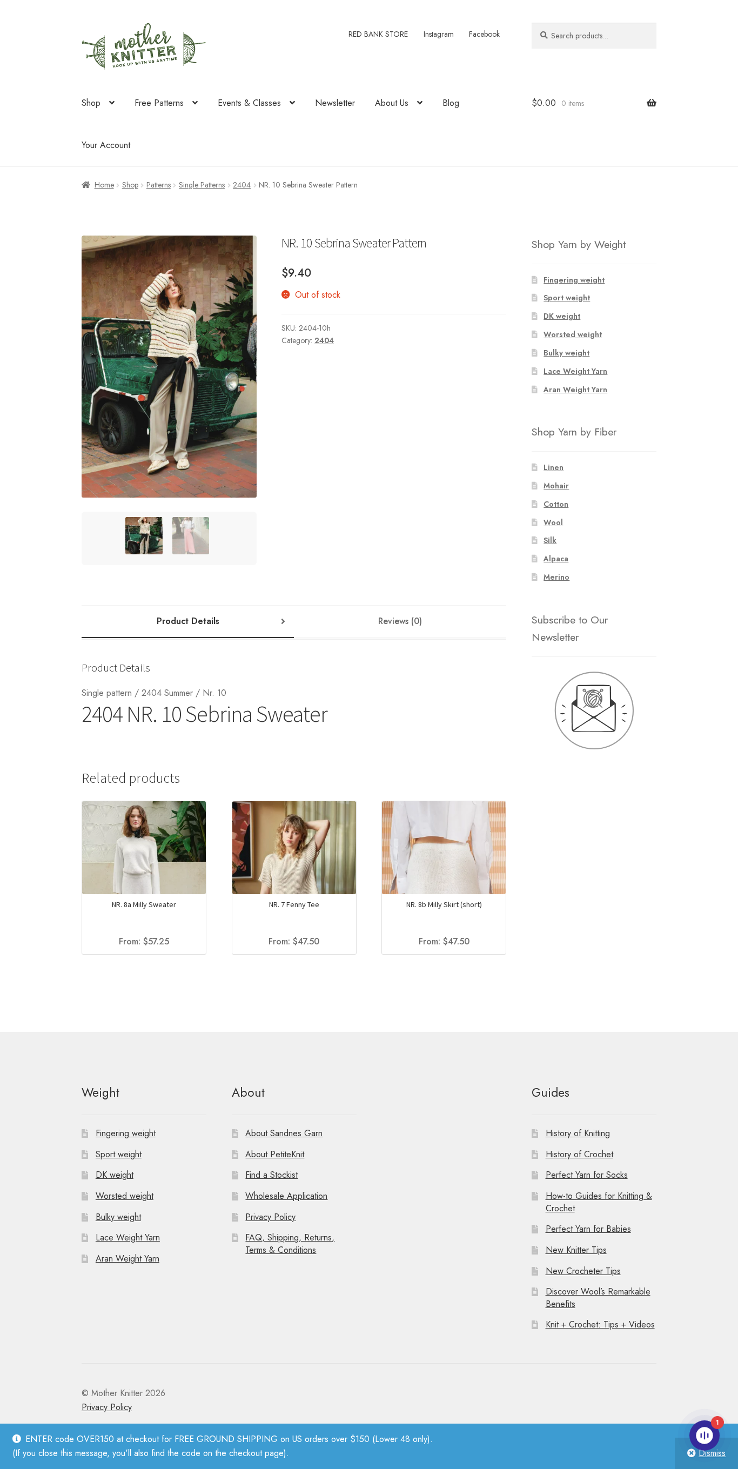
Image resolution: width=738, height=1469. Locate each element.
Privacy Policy (270, 1217)
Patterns (158, 184)
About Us (391, 103)
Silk (550, 540)
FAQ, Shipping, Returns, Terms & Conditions (289, 1243)
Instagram (439, 34)
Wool (553, 522)
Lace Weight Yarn (575, 371)
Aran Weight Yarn (575, 389)
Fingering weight (574, 279)
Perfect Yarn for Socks (587, 1175)
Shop (91, 103)
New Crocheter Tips (583, 1271)
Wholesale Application (286, 1196)
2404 (242, 184)
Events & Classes (249, 103)
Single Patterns (202, 184)
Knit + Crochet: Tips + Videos (600, 1324)
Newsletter (335, 103)
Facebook (484, 34)
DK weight (562, 316)
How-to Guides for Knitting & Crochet (599, 1202)
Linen (553, 467)
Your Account (106, 145)
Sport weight (567, 297)
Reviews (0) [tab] (400, 621)
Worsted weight (573, 334)
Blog (450, 103)
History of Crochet (579, 1154)
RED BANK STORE (378, 34)
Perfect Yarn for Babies (588, 1229)
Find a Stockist (271, 1175)
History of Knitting (578, 1133)
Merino (556, 577)
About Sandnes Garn (284, 1133)
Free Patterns (159, 103)
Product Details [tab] (188, 621)
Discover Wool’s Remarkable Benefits (598, 1297)
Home (104, 184)
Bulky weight (566, 352)
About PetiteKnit (274, 1154)
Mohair (556, 485)
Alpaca (556, 558)
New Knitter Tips (576, 1250)
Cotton (556, 504)
